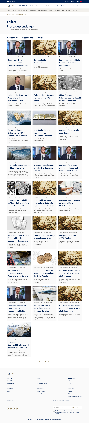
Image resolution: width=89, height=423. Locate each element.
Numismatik (33, 10)
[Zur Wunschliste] (73, 5)
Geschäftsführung (10, 381)
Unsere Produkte (10, 386)
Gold (9, 10)
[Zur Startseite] (11, 6)
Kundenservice (72, 378)
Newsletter (70, 391)
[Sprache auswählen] (81, 1)
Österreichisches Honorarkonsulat (75, 396)
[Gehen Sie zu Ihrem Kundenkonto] (80, 5)
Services (39, 378)
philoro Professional (41, 391)
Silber (14, 10)
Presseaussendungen (21, 14)
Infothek (75, 10)
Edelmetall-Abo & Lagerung (45, 10)
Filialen (77, 1)
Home (8, 14)
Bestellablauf (70, 386)
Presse (12, 14)
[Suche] (31, 6)
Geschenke (57, 10)
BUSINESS (13, 1)
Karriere (8, 394)
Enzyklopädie (39, 394)
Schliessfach (39, 386)
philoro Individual (40, 388)
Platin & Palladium (22, 10)
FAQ (69, 394)
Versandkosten (71, 388)
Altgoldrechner (40, 381)
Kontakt (69, 381)
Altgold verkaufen (66, 10)
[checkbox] (54, 411)
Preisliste (72, 1)
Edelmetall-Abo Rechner (42, 383)
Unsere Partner (10, 388)
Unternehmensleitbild (11, 383)
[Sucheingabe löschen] (53, 6)
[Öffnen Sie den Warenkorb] (77, 5)
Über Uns (9, 378)
